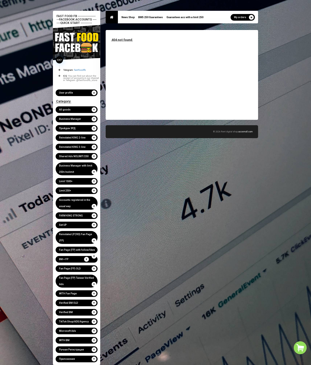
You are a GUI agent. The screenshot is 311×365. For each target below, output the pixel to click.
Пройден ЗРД (67, 128)
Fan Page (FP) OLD (70, 268)
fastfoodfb (80, 69)
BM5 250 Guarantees (150, 17)
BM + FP (63, 259)
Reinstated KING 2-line (72, 137)
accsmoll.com (245, 131)
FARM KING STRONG (71, 215)
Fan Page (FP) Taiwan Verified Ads (76, 281)
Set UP (63, 224)
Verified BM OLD (68, 302)
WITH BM (64, 340)
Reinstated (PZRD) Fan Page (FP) (75, 237)
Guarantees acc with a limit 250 (184, 17)
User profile (66, 92)
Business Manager (70, 118)
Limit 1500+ (66, 181)
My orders (240, 17)
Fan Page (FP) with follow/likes (77, 249)
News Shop (128, 17)
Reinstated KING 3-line (72, 146)
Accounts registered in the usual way (74, 203)
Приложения (67, 358)
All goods (65, 109)
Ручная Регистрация (71, 349)
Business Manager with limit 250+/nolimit (75, 168)
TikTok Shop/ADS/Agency (74, 321)
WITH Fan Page (68, 293)
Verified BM (66, 312)
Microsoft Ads (67, 330)
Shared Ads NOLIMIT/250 (74, 156)
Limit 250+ (65, 190)
